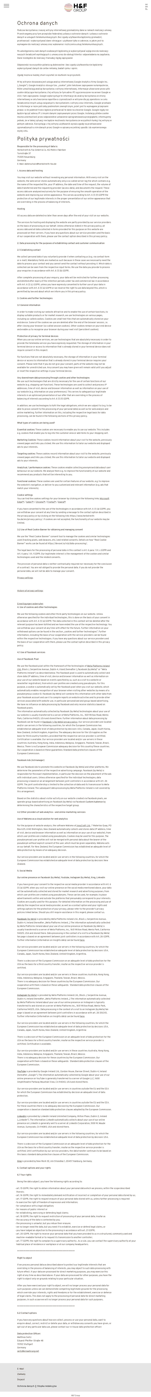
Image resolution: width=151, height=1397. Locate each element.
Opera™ (62, 502)
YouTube (21, 1071)
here (82, 940)
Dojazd (21, 1380)
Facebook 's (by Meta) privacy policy (59, 722)
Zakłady (21, 1374)
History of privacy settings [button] (30, 591)
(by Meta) (26, 919)
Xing (19, 1161)
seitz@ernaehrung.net (28, 1351)
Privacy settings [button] (25, 578)
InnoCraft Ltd (83, 826)
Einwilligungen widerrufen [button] (30, 604)
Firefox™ (51, 502)
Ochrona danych (25, 1386)
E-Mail (20, 1369)
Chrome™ (40, 502)
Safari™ (30, 502)
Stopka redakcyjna (47, 1386)
